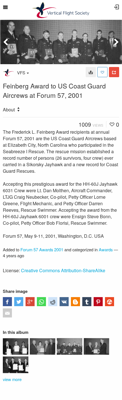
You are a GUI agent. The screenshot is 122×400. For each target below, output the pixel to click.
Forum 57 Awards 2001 (41, 249)
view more (12, 379)
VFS (21, 72)
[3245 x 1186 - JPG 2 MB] (91, 72)
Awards (106, 249)
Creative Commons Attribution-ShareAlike (63, 270)
